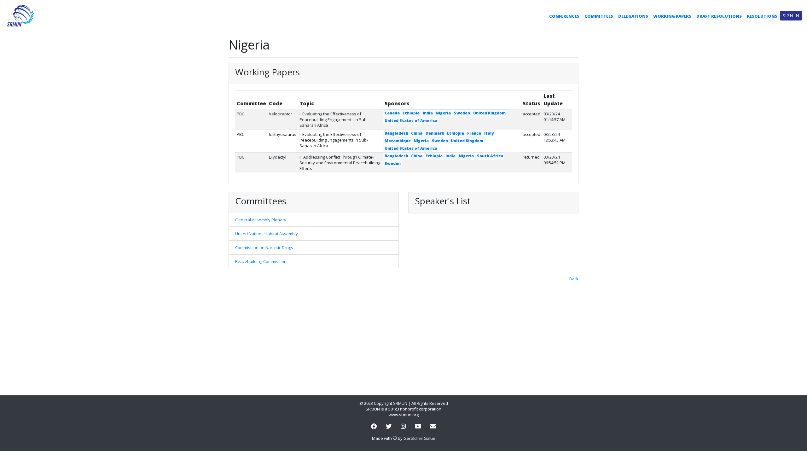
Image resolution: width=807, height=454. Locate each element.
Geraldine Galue (419, 438)
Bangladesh (396, 133)
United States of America (411, 120)
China (416, 133)
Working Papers (672, 16)
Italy (489, 133)
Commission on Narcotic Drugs (264, 247)
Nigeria (443, 113)
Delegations (633, 16)
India (428, 113)
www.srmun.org (404, 414)
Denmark (435, 133)
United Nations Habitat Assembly (266, 233)
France (474, 133)
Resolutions (762, 16)
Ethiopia (411, 113)
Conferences (564, 16)
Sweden (462, 113)
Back (573, 279)
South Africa (490, 156)
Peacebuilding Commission (261, 261)
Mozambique (398, 140)
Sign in (791, 16)
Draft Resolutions (719, 16)
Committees (598, 16)
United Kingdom (489, 113)
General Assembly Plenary (260, 220)
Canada (392, 113)
